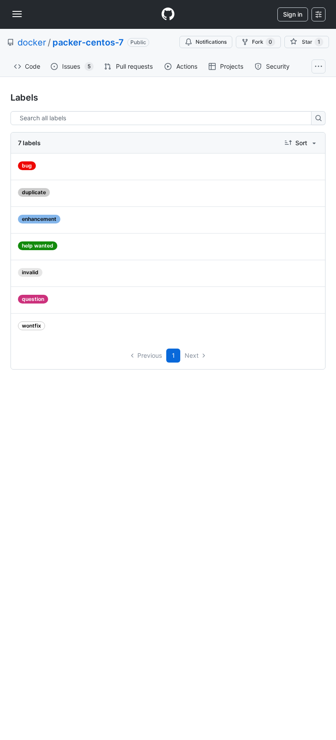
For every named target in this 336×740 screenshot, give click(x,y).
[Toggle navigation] (17, 14)
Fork (262, 41)
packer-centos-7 (88, 42)
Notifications (211, 41)
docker (32, 42)
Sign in (292, 14)
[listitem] (168, 167)
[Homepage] (168, 14)
